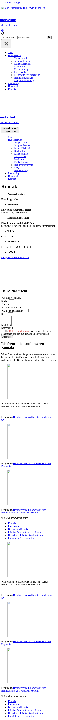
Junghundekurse (22, 61)
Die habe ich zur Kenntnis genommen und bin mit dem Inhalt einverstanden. (26, 332)
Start (10, 52)
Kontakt (12, 89)
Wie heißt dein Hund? (12, 307)
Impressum (13, 526)
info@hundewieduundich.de (15, 257)
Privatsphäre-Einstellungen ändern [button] (24, 532)
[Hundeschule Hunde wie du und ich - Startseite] (23, 8)
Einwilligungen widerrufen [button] (21, 538)
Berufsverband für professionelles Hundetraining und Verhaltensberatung (23, 511)
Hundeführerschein (23, 77)
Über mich (13, 86)
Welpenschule (21, 58)
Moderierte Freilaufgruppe (27, 75)
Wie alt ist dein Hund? (12, 310)
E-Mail (5, 301)
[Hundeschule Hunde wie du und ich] (29, 101)
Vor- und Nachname (11, 297)
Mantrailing (13, 83)
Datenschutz (7, 328)
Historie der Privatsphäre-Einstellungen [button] (27, 535)
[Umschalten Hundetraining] (39, 140)
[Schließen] (6, 43)
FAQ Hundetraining (24, 80)
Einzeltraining (21, 69)
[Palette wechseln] (29, 30)
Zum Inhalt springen (11, 2)
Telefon (5, 304)
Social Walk (20, 72)
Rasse (4, 314)
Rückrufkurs (20, 66)
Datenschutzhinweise (19, 331)
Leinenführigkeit (22, 63)
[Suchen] (3, 34)
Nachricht (6, 325)
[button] (23, 55)
